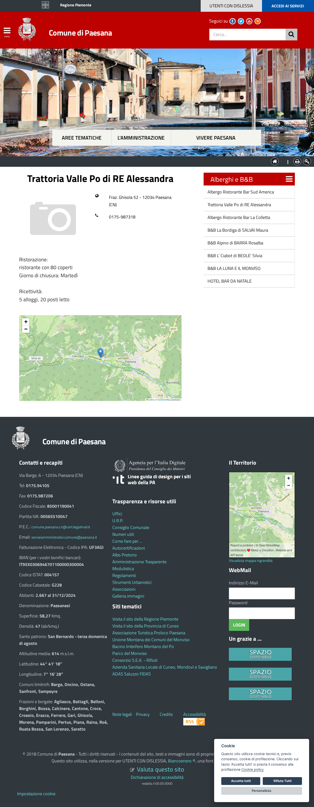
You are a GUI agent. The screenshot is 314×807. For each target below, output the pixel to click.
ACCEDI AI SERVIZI (288, 6)
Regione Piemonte (75, 5)
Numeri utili (123, 534)
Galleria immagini (128, 596)
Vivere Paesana (216, 138)
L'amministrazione (141, 138)
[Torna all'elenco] (289, 179)
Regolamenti (124, 575)
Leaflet (151, 399)
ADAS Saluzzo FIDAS (131, 674)
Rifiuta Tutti (282, 781)
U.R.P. (117, 520)
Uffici (117, 513)
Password (238, 602)
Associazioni (123, 589)
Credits (166, 714)
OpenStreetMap (163, 399)
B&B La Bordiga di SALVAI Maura (237, 230)
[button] (100, 353)
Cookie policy (252, 769)
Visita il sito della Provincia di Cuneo (145, 626)
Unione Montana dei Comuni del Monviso (151, 639)
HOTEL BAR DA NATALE (229, 281)
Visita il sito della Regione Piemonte (145, 619)
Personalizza (261, 791)
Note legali (122, 714)
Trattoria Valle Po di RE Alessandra (239, 204)
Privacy (143, 714)
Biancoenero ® (182, 761)
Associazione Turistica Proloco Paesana (148, 632)
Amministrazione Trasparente (139, 561)
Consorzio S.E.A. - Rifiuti (134, 660)
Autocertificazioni (128, 548)
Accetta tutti (241, 781)
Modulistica (123, 568)
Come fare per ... (127, 541)
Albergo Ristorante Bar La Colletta (238, 217)
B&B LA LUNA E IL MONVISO (234, 268)
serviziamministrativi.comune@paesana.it (64, 537)
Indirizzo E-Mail (243, 582)
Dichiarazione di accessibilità (157, 777)
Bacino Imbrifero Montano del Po (143, 646)
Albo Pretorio (124, 555)
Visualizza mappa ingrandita (251, 560)
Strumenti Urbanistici (132, 582)
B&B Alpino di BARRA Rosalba (235, 243)
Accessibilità (194, 714)
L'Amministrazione (153, 161)
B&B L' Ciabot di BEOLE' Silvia (234, 255)
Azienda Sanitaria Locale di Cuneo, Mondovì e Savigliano (164, 667)
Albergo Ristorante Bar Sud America (240, 192)
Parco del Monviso (129, 653)
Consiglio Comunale (130, 527)
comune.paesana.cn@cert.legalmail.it (60, 527)
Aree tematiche (82, 138)
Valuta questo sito (160, 769)
